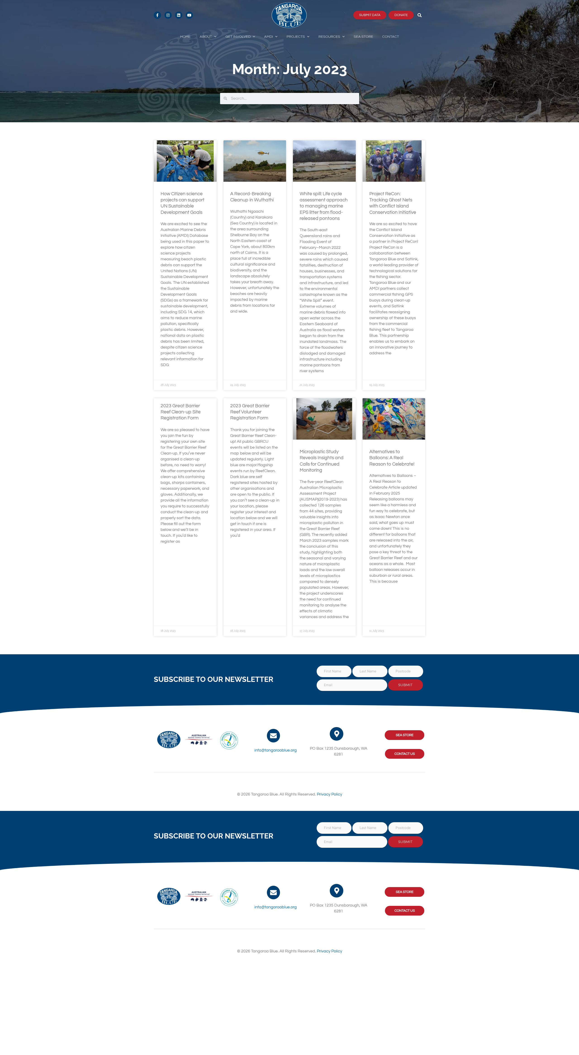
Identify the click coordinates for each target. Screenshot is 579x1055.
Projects (296, 36)
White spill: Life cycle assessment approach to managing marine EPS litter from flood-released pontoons (324, 206)
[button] (419, 15)
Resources (329, 36)
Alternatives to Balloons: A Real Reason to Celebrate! (392, 457)
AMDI (268, 36)
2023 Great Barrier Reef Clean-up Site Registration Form (181, 412)
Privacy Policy (329, 794)
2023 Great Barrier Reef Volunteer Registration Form (250, 412)
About (206, 36)
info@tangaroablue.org (275, 750)
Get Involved (238, 36)
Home (185, 36)
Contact (390, 36)
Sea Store (363, 36)
